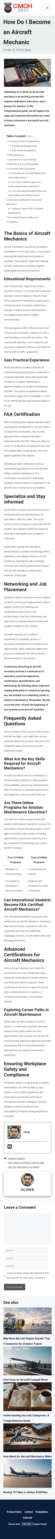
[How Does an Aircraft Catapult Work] (27, 1361)
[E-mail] (9, 1147)
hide (30, 136)
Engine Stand (34, 1524)
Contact (28, 1511)
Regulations (42, 1511)
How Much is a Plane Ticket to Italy (26, 1162)
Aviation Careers (16, 1158)
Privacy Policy (14, 1511)
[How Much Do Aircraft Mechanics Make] (27, 1438)
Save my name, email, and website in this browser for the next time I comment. (28, 1275)
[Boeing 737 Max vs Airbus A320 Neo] (27, 1474)
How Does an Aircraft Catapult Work (25, 1379)
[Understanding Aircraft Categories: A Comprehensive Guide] (27, 1397)
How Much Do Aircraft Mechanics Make (27, 1456)
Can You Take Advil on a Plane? (24, 1167)
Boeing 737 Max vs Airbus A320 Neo (25, 1492)
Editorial (27, 1517)
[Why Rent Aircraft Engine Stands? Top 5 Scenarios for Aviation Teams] (27, 1322)
